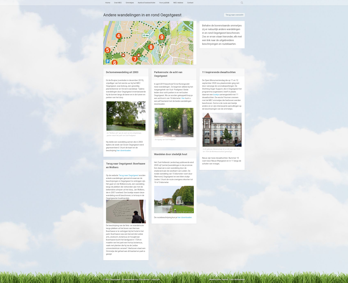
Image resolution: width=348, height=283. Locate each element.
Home (107, 3)
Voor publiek (164, 3)
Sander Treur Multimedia (233, 279)
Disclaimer (144, 279)
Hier (183, 98)
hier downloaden (124, 150)
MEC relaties (178, 3)
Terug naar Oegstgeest (129, 175)
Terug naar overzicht (234, 15)
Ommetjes (130, 3)
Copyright (155, 279)
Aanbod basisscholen (146, 3)
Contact (190, 3)
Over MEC (118, 3)
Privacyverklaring (130, 279)
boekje (216, 94)
